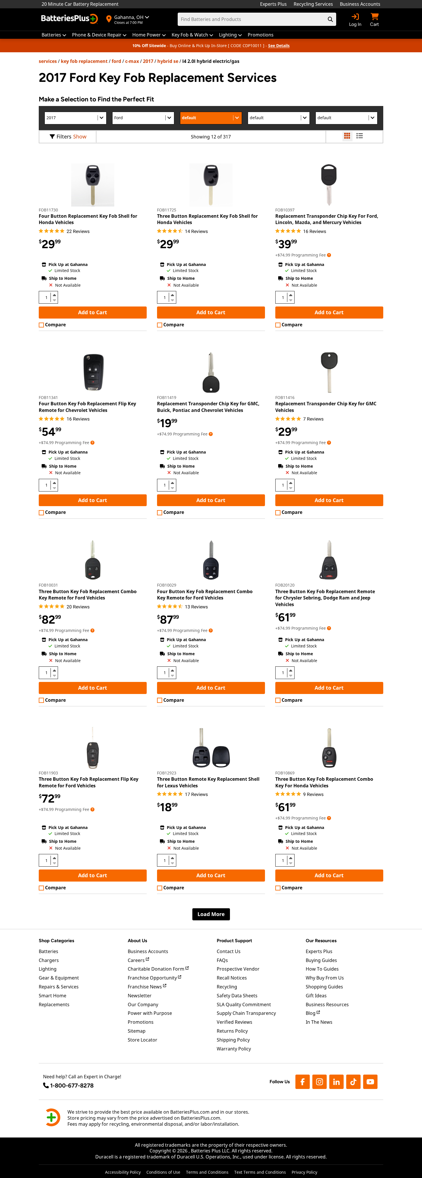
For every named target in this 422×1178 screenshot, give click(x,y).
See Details (279, 45)
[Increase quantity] (54, 295)
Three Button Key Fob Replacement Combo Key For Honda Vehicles (324, 782)
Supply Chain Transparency (246, 1013)
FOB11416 (285, 397)
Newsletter (140, 995)
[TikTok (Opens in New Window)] (353, 1082)
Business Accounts (360, 4)
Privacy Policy (304, 1172)
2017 (148, 61)
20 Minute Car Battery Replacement (80, 4)
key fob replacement (84, 61)
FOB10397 (285, 210)
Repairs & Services (59, 987)
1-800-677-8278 (72, 1085)
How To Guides (322, 969)
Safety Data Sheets (237, 995)
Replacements (54, 1004)
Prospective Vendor (238, 969)
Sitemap (137, 1031)
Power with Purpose (150, 1013)
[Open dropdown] (329, 255)
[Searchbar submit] (330, 19)
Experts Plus (273, 4)
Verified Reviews (234, 1022)
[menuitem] (54, 35)
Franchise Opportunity (153, 978)
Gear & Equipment (59, 978)
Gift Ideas (316, 995)
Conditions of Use (163, 1172)
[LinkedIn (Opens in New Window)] (336, 1082)
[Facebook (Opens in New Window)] (302, 1082)
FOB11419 (166, 397)
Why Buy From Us (325, 978)
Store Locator (142, 1040)
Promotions (141, 1022)
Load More (211, 914)
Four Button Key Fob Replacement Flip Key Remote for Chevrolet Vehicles (87, 406)
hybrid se (167, 61)
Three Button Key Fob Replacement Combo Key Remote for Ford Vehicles (88, 594)
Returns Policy (232, 1031)
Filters (64, 136)
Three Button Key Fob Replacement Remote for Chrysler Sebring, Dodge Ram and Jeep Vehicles (325, 598)
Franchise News (145, 987)
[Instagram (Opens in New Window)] (319, 1082)
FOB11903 (48, 773)
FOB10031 (48, 585)
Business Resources (327, 1004)
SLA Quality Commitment (244, 1004)
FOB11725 (166, 210)
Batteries (48, 951)
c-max (132, 61)
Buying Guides (321, 960)
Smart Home (52, 995)
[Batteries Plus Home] (70, 19)
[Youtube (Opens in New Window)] (370, 1082)
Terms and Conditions (207, 1172)
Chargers (49, 960)
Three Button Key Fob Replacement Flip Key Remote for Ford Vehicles (88, 782)
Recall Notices (232, 978)
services (48, 61)
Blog (311, 1013)
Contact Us (229, 951)
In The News (319, 1022)
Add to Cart (92, 312)
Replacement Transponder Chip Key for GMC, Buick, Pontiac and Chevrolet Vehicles (208, 406)
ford (116, 61)
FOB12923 (166, 773)
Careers (137, 960)
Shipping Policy (233, 1040)
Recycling (227, 987)
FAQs (222, 960)
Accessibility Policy (123, 1172)
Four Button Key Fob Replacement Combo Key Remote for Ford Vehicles (205, 594)
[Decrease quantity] (54, 299)
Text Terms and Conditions (260, 1172)
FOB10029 (166, 585)
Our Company (143, 1004)
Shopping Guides (324, 987)
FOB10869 (285, 773)
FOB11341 (48, 397)
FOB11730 (48, 210)
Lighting (48, 969)
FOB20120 (285, 585)
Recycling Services (313, 4)
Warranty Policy (234, 1049)
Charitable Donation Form (156, 969)
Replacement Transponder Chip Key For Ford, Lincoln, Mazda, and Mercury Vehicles (326, 219)
